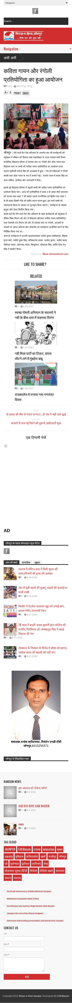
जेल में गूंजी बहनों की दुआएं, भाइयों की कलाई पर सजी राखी (42, 589)
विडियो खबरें (46, 870)
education (48, 849)
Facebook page (35, 11)
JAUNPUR (10, 849)
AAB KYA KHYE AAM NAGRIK (33, 806)
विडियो (33, 870)
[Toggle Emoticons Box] (6, 446)
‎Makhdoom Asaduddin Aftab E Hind (23, 899)
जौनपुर (29, 86)
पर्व (6, 863)
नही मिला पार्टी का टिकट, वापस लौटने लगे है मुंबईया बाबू (33, 356)
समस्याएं (60, 870)
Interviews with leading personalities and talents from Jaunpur (35, 921)
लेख (46, 863)
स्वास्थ (17, 878)
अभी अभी (10, 58)
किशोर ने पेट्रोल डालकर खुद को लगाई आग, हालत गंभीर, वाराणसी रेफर (41, 608)
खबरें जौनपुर (21, 86)
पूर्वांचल (25, 863)
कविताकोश (32, 856)
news (59, 849)
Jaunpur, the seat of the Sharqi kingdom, (25, 913)
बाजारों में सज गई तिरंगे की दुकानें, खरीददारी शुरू (36, 423)
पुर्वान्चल (14, 863)
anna (21, 824)
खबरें (43, 856)
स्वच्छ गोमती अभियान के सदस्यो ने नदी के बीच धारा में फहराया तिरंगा (35, 315)
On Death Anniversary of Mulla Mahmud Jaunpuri (29, 891)
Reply (9, 86)
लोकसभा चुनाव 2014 (16, 870)
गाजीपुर (52, 856)
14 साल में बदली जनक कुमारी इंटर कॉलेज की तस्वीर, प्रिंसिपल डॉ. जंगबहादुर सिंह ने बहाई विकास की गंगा (42, 629)
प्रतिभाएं (36, 863)
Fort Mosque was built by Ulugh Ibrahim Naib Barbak (30, 906)
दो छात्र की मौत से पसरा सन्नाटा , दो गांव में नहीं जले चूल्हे (36, 414)
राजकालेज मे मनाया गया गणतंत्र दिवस (34, 397)
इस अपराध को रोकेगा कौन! (32, 788)
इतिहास (19, 856)
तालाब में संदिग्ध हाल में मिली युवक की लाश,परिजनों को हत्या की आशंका (38, 571)
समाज (8, 878)
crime (37, 849)
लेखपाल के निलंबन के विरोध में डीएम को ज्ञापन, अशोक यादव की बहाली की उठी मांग (42, 650)
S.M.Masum (24, 849)
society (9, 856)
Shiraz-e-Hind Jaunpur (30, 996)
